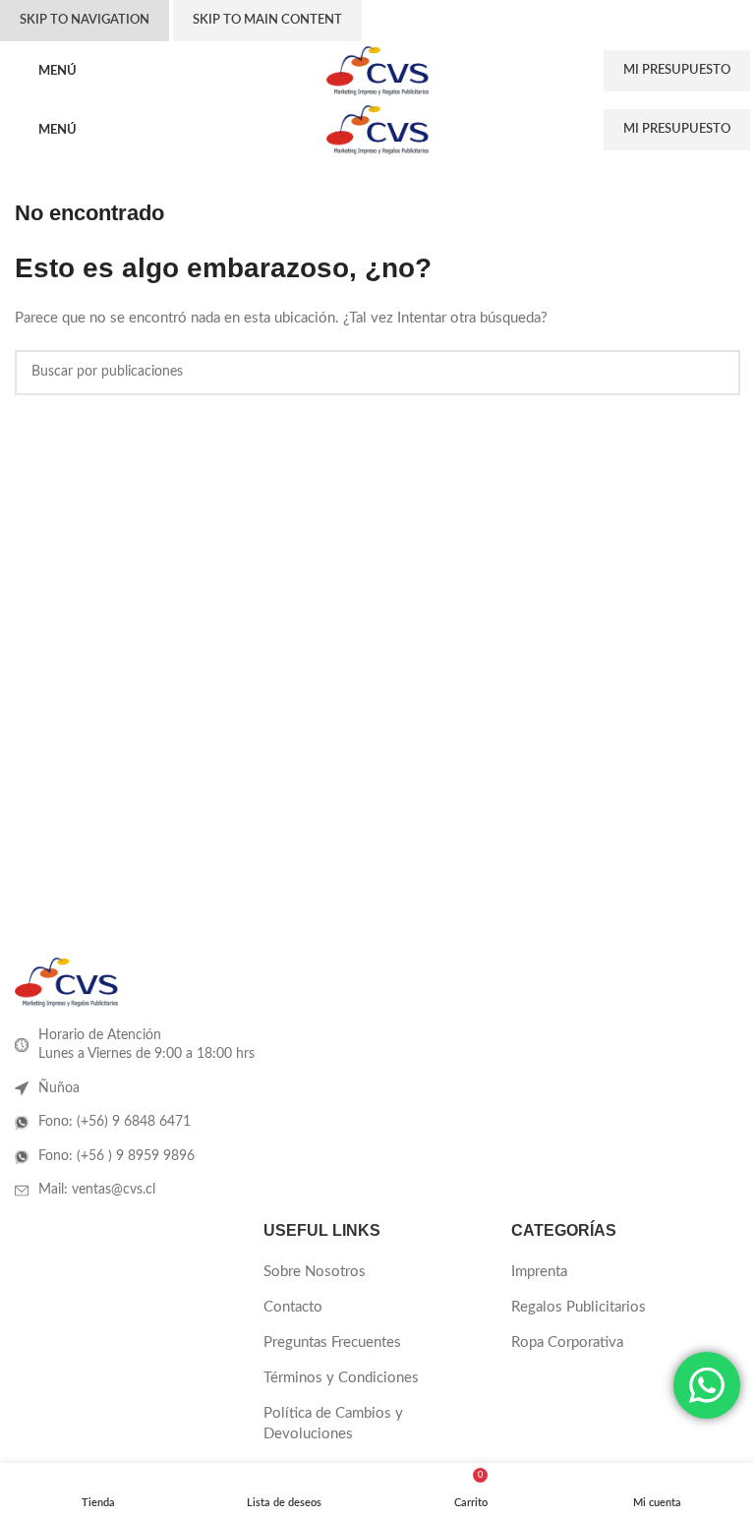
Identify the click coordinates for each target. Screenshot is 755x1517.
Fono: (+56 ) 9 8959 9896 (116, 1156)
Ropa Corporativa (567, 1342)
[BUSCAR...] (717, 372)
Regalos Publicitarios (578, 1307)
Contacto (292, 1307)
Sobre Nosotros (314, 1271)
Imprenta (539, 1271)
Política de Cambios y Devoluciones (333, 1423)
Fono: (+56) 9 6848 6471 (114, 1122)
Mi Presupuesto (676, 70)
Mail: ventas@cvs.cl (96, 1189)
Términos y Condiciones (341, 1378)
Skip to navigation (84, 20)
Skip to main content (267, 20)
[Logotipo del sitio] (377, 70)
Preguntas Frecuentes (332, 1342)
